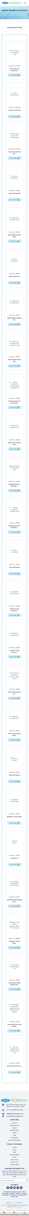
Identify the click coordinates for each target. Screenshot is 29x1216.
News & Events (14, 1130)
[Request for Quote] (4, 1213)
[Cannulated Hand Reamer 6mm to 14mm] (14, 883)
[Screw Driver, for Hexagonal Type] (14, 52)
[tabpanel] (14, 560)
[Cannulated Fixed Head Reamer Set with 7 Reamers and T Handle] (14, 1008)
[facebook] (7, 1187)
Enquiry (14, 1128)
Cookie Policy (9, 1202)
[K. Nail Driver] (14, 842)
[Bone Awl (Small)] (14, 551)
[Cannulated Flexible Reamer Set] (14, 966)
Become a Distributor (14, 1140)
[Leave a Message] (24, 1213)
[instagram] (11, 1187)
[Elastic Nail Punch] (14, 260)
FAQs (14, 1135)
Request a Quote (4, 1214)
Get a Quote (13, 75)
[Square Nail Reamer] (14, 177)
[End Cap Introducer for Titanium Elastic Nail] (14, 1049)
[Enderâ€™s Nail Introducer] (14, 593)
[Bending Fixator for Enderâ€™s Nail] (14, 468)
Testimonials (14, 1138)
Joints (14, 1157)
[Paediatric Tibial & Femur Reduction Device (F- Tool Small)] (14, 925)
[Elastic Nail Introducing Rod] (14, 302)
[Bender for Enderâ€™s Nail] (14, 426)
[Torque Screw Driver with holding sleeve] (14, 135)
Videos (14, 1133)
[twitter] (17, 1187)
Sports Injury (14, 1159)
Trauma (14, 1147)
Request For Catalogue (14, 1214)
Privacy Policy (19, 1202)
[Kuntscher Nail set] (14, 758)
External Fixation (14, 1155)
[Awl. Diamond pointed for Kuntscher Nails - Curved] (14, 675)
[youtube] (14, 1187)
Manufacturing (14, 1125)
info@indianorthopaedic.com (14, 1113)
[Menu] (25, 3)
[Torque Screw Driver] (14, 94)
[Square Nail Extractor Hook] (14, 219)
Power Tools (14, 1162)
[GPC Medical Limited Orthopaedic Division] (11, 3)
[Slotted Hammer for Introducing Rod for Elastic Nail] (14, 385)
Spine (14, 1150)
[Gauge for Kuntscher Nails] (14, 717)
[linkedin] (21, 1187)
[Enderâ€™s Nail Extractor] (14, 634)
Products (14, 1123)
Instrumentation (14, 1164)
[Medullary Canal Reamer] (14, 800)
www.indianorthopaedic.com (14, 1116)
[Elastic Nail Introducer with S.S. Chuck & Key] (14, 343)
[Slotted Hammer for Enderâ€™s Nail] (14, 509)
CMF (14, 1152)
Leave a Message (24, 1214)
